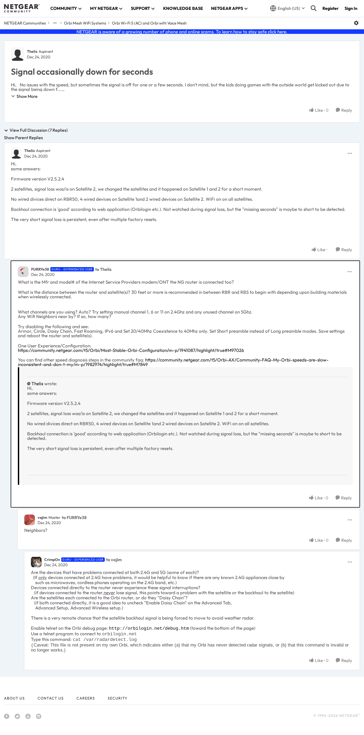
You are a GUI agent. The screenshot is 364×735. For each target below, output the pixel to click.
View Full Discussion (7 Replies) (39, 130)
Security (117, 698)
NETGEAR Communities (25, 23)
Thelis (32, 51)
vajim (42, 517)
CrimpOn (52, 559)
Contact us (51, 698)
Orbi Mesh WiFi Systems (85, 23)
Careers (85, 698)
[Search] (313, 8)
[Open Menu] (356, 23)
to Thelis (103, 269)
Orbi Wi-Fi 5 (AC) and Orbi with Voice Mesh (149, 23)
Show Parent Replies (23, 137)
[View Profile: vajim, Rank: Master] (29, 520)
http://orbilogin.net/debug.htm (149, 628)
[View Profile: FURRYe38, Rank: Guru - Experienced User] (23, 271)
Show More (27, 96)
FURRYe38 (40, 269)
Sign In (351, 8)
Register (330, 8)
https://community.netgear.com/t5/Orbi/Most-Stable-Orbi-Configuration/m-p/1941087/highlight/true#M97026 (131, 350)
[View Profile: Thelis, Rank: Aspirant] (17, 54)
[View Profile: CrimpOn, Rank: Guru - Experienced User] (36, 562)
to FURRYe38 (74, 517)
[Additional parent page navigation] (55, 23)
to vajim (114, 559)
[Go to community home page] (22, 8)
